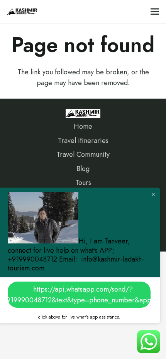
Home (83, 126)
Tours (83, 183)
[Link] (22, 11)
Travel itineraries (83, 141)
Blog (83, 169)
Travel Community (83, 154)
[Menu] (155, 11)
